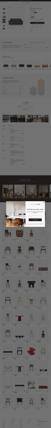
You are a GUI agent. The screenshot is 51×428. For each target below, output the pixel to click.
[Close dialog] (44, 202)
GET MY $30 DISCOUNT (35, 219)
